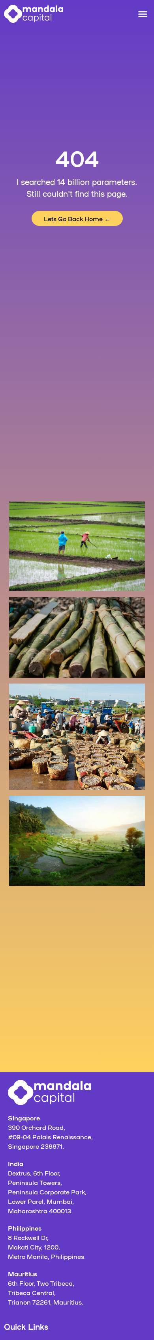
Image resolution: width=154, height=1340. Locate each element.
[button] (142, 13)
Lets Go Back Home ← (77, 218)
